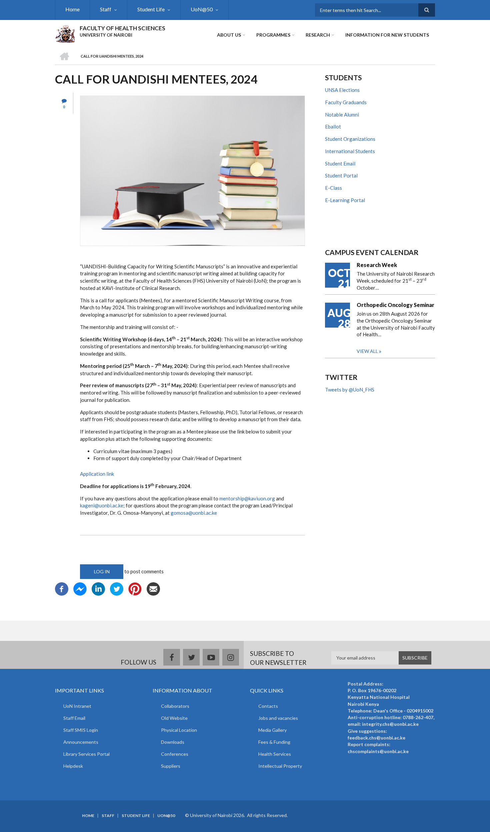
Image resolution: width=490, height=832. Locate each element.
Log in (102, 571)
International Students (350, 151)
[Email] (153, 588)
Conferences (174, 754)
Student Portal (341, 175)
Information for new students (387, 35)
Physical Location (179, 730)
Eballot (333, 127)
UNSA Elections (342, 90)
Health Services (274, 754)
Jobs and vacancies (278, 718)
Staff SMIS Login (80, 730)
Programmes (273, 35)
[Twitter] (116, 588)
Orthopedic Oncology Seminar (395, 305)
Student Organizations (350, 139)
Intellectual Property (280, 766)
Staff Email (74, 718)
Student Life (151, 9)
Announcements (80, 742)
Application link (97, 474)
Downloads (172, 742)
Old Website (174, 718)
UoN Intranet (77, 706)
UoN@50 (202, 9)
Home (72, 9)
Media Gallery (272, 730)
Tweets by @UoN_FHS (349, 390)
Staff (105, 9)
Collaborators (175, 706)
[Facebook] (61, 588)
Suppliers (170, 766)
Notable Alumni (342, 115)
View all (367, 351)
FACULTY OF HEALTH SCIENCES (122, 28)
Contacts (268, 706)
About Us (229, 35)
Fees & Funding (274, 742)
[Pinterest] (135, 588)
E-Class (333, 188)
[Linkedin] (98, 588)
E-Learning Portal (345, 200)
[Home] (65, 33)
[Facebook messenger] (80, 588)
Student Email (340, 163)
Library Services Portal (86, 754)
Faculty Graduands (346, 102)
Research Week (377, 265)
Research (318, 35)
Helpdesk (73, 766)
